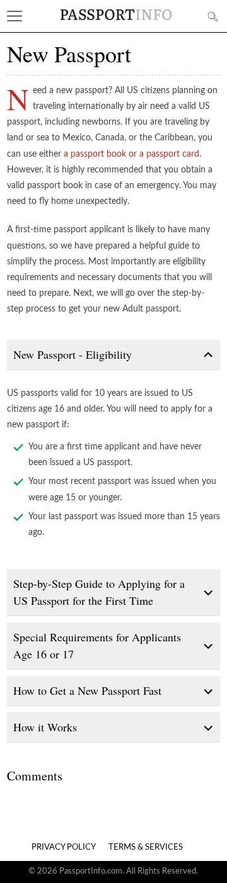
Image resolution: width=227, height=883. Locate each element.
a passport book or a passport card (131, 154)
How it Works (45, 726)
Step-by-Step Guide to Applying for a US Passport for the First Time (99, 592)
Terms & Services (145, 847)
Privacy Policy (64, 847)
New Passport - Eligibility (72, 354)
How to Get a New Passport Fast (87, 690)
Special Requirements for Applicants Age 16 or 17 (97, 645)
